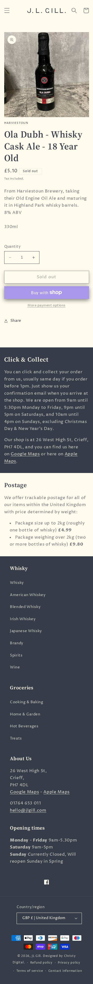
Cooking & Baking (26, 702)
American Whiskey (28, 595)
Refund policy (41, 963)
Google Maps (25, 454)
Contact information (65, 971)
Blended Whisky (25, 606)
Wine (15, 667)
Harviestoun (16, 123)
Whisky (17, 582)
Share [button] (15, 320)
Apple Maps (56, 792)
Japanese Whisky (26, 631)
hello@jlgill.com (28, 810)
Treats (16, 738)
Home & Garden (25, 714)
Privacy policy (69, 963)
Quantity (12, 246)
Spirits (16, 655)
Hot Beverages (24, 726)
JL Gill (36, 956)
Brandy (16, 643)
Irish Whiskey (23, 619)
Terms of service (29, 971)
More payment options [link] (46, 305)
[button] (7, 10)
